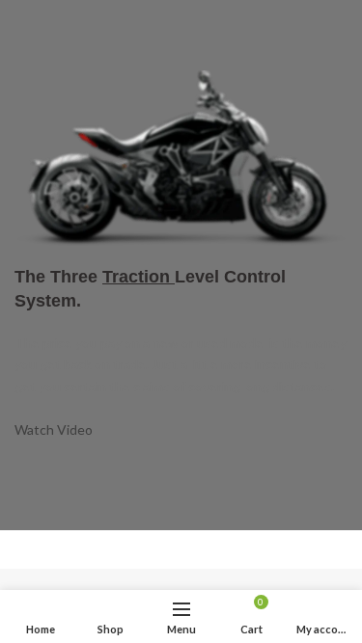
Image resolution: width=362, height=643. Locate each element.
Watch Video (53, 429)
